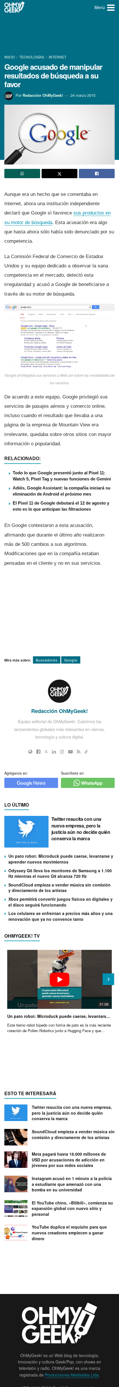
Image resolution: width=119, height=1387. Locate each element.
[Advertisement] (59, 34)
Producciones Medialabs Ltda (72, 1375)
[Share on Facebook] (97, 173)
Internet (57, 56)
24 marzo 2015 (82, 95)
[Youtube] (70, 751)
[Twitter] (46, 751)
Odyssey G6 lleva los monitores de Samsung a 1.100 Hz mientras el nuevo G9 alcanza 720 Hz (60, 873)
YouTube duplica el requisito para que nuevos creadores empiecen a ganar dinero (69, 1232)
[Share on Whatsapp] (22, 173)
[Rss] (79, 751)
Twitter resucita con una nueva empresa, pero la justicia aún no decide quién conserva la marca (80, 829)
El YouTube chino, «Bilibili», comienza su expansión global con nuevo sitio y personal (72, 1208)
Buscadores (46, 659)
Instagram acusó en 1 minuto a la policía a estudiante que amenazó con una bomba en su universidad (72, 1184)
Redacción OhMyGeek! (43, 95)
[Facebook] (38, 751)
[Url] (30, 751)
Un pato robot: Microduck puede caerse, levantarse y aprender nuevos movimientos (60, 859)
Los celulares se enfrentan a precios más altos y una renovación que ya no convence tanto (60, 916)
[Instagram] (62, 751)
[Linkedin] (54, 751)
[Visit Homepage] (14, 7)
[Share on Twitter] (59, 173)
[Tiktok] (86, 751)
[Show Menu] (111, 7)
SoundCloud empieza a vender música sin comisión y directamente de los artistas (59, 887)
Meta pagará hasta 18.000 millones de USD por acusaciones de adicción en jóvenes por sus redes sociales (69, 1159)
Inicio (10, 56)
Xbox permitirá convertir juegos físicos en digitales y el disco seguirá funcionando (60, 902)
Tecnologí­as (31, 56)
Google (70, 659)
